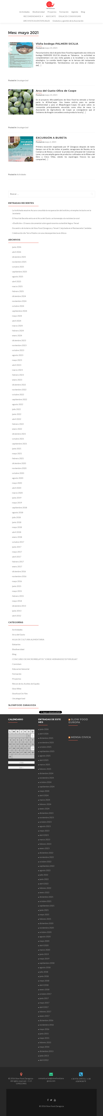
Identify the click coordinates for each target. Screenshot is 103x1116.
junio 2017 (16, 547)
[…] (39, 65)
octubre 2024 (18, 306)
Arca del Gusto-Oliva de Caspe (56, 90)
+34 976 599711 (78, 1078)
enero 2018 (17, 537)
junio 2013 (16, 610)
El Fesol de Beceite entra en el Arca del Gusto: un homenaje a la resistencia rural (46, 218)
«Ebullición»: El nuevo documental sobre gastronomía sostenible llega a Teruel (45, 223)
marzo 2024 (17, 325)
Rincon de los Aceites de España (25, 683)
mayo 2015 (17, 591)
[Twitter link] (51, 1099)
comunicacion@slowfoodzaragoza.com (51, 1079)
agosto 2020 (17, 478)
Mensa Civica (81, 737)
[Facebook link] (47, 1099)
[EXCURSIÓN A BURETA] (20, 148)
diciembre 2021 (19, 434)
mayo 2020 (17, 483)
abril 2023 (16, 365)
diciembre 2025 (19, 257)
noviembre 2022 (19, 389)
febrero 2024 (18, 330)
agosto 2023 (17, 355)
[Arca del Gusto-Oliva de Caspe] (20, 101)
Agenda (74, 12)
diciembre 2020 (19, 463)
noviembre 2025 (19, 262)
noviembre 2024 (19, 301)
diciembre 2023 (19, 340)
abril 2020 (16, 488)
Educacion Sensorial (20, 669)
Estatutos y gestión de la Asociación (68, 21)
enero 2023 (17, 379)
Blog (83, 12)
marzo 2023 (17, 370)
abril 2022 (16, 419)
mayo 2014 (17, 601)
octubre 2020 (18, 473)
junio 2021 (16, 448)
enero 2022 (17, 429)
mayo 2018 (17, 527)
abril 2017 (16, 556)
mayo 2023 (17, 360)
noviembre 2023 (19, 345)
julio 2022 (16, 409)
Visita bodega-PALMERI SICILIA (57, 43)
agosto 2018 (17, 512)
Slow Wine (16, 688)
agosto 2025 (17, 276)
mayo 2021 (17, 453)
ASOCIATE (51, 16)
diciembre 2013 (19, 606)
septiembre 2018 (19, 507)
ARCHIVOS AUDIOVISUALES (36, 21)
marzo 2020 (17, 493)
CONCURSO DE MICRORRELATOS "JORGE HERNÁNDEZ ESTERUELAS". (45, 659)
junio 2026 (16, 247)
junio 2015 (16, 586)
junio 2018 (16, 522)
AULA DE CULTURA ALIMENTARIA (28, 639)
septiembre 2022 (19, 399)
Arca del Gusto (18, 634)
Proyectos (51, 12)
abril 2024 (16, 320)
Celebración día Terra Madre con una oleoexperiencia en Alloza (39, 233)
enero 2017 (17, 566)
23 (33, 748)
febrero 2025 (18, 291)
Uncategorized (22, 80)
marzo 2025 (17, 286)
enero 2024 (17, 335)
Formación (63, 12)
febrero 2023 (18, 375)
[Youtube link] (55, 1099)
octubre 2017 (18, 542)
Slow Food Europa (78, 721)
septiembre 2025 (19, 271)
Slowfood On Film (20, 693)
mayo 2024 (17, 316)
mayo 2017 (17, 552)
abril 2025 (16, 281)
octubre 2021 (18, 438)
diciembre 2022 (19, 384)
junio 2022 (16, 414)
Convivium (16, 664)
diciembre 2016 (19, 571)
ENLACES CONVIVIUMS (70, 16)
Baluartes (16, 644)
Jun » (21, 767)
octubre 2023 (18, 350)
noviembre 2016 (19, 576)
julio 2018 (16, 517)
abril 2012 (16, 615)
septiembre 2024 (19, 311)
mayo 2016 (17, 581)
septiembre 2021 (19, 443)
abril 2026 (16, 252)
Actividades (24, 12)
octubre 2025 (18, 266)
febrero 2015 (18, 596)
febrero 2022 (18, 424)
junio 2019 (16, 497)
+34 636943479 (83, 1079)
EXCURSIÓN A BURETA (51, 137)
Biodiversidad (39, 12)
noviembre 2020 (19, 468)
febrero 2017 (18, 561)
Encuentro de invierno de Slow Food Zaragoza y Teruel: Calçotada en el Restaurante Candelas (51, 228)
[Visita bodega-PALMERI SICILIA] (20, 54)
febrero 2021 (18, 458)
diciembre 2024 (19, 296)
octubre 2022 (18, 394)
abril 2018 (16, 532)
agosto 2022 (17, 404)
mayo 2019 (17, 502)
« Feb (21, 762)
